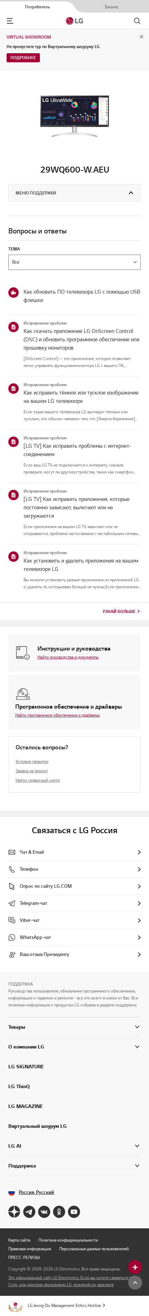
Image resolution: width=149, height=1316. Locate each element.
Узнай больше (119, 611)
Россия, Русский (36, 1192)
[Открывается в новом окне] (14, 1212)
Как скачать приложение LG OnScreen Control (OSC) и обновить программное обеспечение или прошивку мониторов (81, 339)
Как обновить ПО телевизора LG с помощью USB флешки (82, 296)
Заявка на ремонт (32, 771)
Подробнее (23, 58)
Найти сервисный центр (38, 780)
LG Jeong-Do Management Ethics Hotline (64, 1305)
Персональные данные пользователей (94, 1249)
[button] (74, 1047)
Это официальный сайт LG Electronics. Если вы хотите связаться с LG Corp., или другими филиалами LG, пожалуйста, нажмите (72, 1281)
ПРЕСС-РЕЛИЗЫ (24, 1257)
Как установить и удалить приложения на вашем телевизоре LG (81, 565)
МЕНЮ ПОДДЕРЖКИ (36, 193)
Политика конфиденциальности (68, 1240)
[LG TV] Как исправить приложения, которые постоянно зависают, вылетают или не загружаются (77, 507)
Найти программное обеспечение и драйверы (57, 715)
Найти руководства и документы (67, 657)
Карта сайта (19, 1240)
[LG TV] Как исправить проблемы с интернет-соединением (77, 450)
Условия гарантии (32, 761)
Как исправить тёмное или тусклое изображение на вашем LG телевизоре (81, 397)
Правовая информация (29, 1249)
